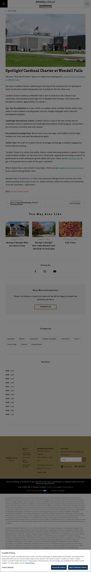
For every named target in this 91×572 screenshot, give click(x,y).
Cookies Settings (8, 567)
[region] (45, 560)
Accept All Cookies (58, 567)
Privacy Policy (30, 563)
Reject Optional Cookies (78, 567)
